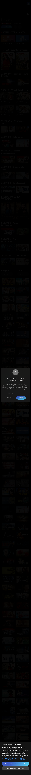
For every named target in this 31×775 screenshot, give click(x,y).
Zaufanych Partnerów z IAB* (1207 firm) (12, 758)
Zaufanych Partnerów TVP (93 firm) (17, 760)
